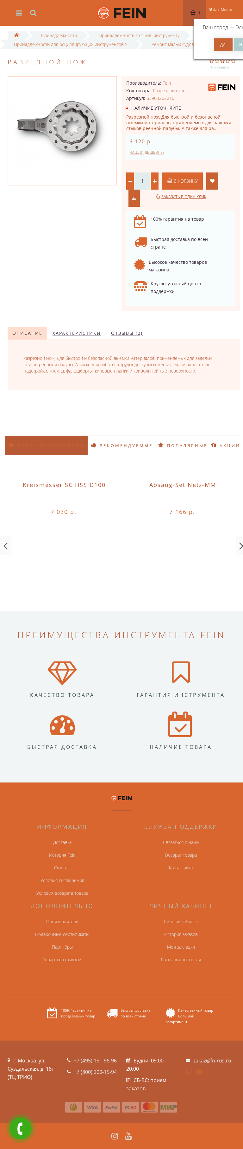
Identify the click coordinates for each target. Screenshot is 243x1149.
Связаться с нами (181, 842)
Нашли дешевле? (146, 152)
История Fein (62, 855)
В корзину (185, 181)
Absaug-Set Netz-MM (182, 485)
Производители (62, 922)
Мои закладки (181, 947)
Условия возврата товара (62, 893)
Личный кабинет (181, 922)
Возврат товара (181, 855)
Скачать (62, 868)
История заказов (181, 934)
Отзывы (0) (127, 333)
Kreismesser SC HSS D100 (64, 485)
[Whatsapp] (189, 1071)
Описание (27, 333)
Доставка (62, 842)
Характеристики (77, 333)
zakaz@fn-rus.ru (212, 1060)
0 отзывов (220, 67)
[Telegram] (199, 1072)
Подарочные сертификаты (62, 934)
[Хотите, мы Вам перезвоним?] (20, 1128)
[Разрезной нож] (62, 130)
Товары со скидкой (62, 960)
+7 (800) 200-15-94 (95, 1071)
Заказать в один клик (183, 196)
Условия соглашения (62, 880)
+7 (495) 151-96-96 (95, 1060)
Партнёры (62, 947)
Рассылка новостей (181, 960)
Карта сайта (181, 868)
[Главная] (16, 35)
